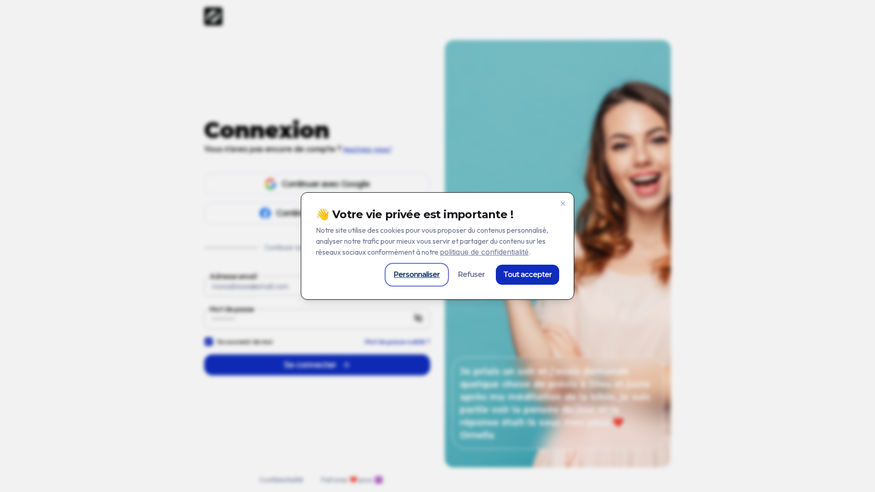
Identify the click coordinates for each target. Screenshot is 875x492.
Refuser (471, 274)
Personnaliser (417, 274)
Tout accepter (527, 274)
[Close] (562, 203)
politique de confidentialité (484, 251)
